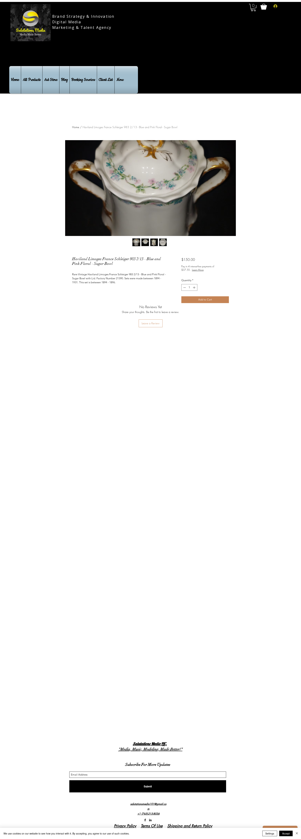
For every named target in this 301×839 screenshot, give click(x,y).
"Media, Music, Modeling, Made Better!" (150, 749)
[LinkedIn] (150, 820)
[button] (253, 7)
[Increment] (194, 287)
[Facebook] (145, 820)
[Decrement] (184, 287)
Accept (286, 833)
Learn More (210, 269)
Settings (269, 833)
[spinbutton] (189, 287)
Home (75, 127)
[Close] (297, 833)
